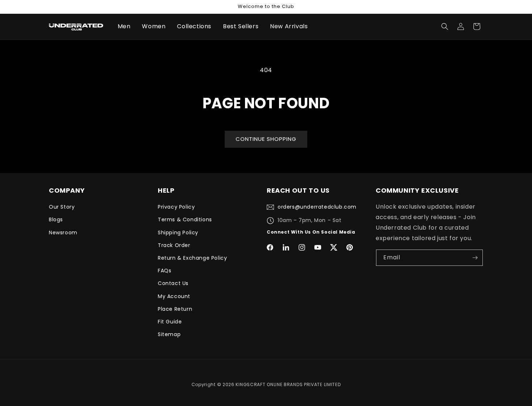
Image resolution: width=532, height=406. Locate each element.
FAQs (164, 270)
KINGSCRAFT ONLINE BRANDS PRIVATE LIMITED (288, 384)
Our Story (62, 206)
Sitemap (169, 334)
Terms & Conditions (185, 219)
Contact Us (173, 283)
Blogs (56, 219)
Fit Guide (170, 321)
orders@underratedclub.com (317, 206)
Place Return (175, 309)
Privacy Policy (176, 206)
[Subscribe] (475, 257)
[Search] (445, 26)
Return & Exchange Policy (192, 257)
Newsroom (63, 232)
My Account (174, 296)
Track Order (174, 245)
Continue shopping (266, 139)
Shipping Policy (178, 232)
